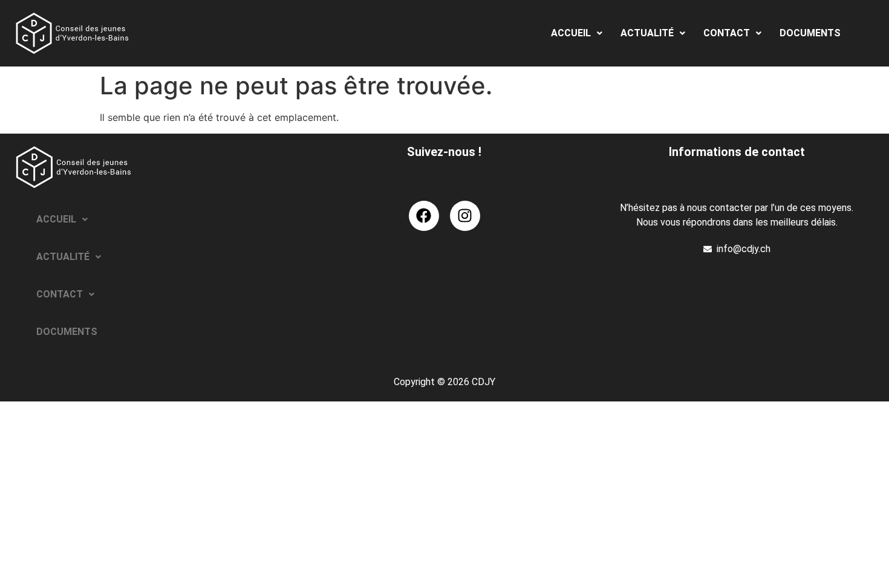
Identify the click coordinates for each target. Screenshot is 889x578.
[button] (576, 33)
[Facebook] (424, 216)
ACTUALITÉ (647, 33)
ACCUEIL (571, 33)
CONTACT (726, 33)
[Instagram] (465, 216)
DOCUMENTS (810, 33)
